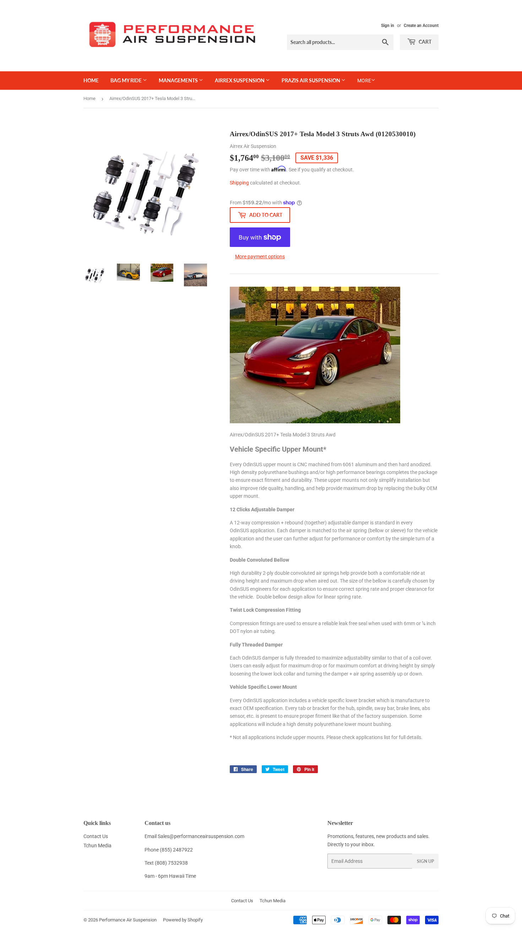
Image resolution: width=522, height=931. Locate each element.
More (364, 80)
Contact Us (95, 836)
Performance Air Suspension (128, 919)
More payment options (260, 256)
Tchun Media (97, 845)
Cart (424, 42)
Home (91, 80)
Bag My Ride (126, 80)
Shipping (239, 183)
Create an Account (421, 25)
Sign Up (425, 861)
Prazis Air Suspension (311, 80)
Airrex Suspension (240, 80)
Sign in (387, 25)
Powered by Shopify (183, 919)
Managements (179, 80)
